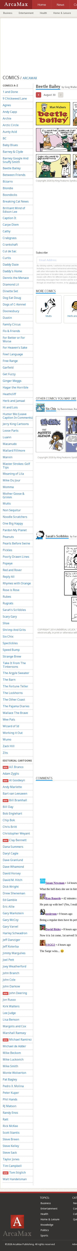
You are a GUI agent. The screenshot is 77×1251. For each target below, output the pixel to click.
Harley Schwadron (15, 933)
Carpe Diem (11, 225)
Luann (7, 437)
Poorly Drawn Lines (16, 557)
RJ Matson (9, 1106)
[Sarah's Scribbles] (40, 534)
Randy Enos (10, 1113)
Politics (44, 1230)
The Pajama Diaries (16, 706)
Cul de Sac (9, 251)
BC (4, 138)
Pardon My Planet (15, 530)
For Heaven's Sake (15, 347)
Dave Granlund (13, 860)
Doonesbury (11, 311)
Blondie (8, 188)
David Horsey (12, 873)
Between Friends (14, 175)
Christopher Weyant (16, 833)
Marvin (7, 457)
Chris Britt (10, 827)
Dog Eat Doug (12, 298)
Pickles (7, 550)
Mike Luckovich (13, 1059)
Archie (7, 118)
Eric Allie (9, 907)
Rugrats (8, 603)
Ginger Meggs (12, 381)
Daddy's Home (12, 271)
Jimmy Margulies (14, 953)
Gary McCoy (10, 920)
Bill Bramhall (15, 800)
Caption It (9, 218)
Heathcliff (9, 394)
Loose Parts (10, 431)
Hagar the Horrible (15, 387)
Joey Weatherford (14, 966)
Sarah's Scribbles (14, 610)
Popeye (8, 563)
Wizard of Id (11, 726)
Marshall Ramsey (14, 1033)
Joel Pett (8, 960)
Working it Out (13, 733)
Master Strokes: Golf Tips (16, 465)
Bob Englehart (12, 813)
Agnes (7, 105)
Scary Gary (10, 616)
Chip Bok (9, 820)
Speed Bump (11, 650)
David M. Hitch (12, 880)
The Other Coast (14, 700)
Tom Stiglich (15, 1172)
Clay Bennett (15, 840)
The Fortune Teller (15, 686)
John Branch (11, 973)
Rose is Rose (11, 590)
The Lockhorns (13, 693)
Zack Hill (9, 746)
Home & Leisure (62, 13)
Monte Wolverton (14, 1073)
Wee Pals (9, 719)
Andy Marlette (12, 787)
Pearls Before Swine (16, 543)
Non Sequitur (12, 510)
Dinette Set (10, 291)
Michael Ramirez (18, 1039)
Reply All (9, 577)
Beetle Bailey (12, 168)
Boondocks (10, 195)
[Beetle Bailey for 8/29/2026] (38, 95)
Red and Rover (12, 570)
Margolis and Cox (14, 1026)
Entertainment (26, 13)
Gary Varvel (10, 926)
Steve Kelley (11, 1146)
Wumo (7, 739)
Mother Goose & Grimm (13, 495)
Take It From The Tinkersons (14, 665)
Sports (44, 1235)
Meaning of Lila (13, 474)
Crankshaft (10, 245)
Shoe (6, 623)
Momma (8, 487)
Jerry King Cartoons (16, 424)
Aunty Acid (10, 132)
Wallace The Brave (15, 713)
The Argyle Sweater (16, 673)
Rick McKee (10, 1126)
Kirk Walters (11, 1006)
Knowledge (46, 1224)
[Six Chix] (40, 407)
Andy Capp (10, 112)
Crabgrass (9, 238)
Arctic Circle (11, 125)
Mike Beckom (12, 1053)
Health (43, 13)
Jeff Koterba (11, 946)
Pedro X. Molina (13, 1086)
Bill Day (8, 807)
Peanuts (8, 537)
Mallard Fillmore (14, 450)
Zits (5, 753)
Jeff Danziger (11, 940)
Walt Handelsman (15, 1179)
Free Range (10, 361)
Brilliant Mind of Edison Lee (14, 210)
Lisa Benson (11, 1020)
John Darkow (11, 986)
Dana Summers (13, 847)
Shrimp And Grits (14, 630)
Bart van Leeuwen (15, 793)
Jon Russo (9, 1000)
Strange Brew (12, 656)
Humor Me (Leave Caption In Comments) (18, 416)
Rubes (7, 597)
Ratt (5, 1119)
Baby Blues (10, 145)
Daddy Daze (11, 264)
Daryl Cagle (10, 853)
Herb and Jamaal (14, 401)
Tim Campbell (12, 1166)
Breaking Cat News (16, 201)
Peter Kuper (11, 1093)
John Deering (15, 993)
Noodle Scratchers (15, 517)
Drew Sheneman (14, 893)
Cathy (6, 231)
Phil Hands (10, 1099)
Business (7, 13)
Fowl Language (13, 354)
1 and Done (10, 92)
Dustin (7, 318)
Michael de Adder (14, 1046)
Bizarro (8, 181)
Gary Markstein (13, 913)
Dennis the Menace (16, 278)
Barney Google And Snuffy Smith (15, 160)
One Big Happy (13, 523)
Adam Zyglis (11, 774)
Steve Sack (10, 1153)
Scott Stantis (11, 1133)
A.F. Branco (13, 767)
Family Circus (12, 324)
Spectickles (10, 643)
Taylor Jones (11, 1159)
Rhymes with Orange (17, 583)
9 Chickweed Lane (15, 98)
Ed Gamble (10, 900)
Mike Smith (10, 1066)
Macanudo (10, 444)
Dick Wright (11, 887)
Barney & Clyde (13, 152)
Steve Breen (11, 1139)
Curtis (7, 258)
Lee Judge (9, 1013)
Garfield (8, 367)
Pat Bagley (10, 1079)
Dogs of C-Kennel (14, 304)
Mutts (7, 503)
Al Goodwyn (14, 780)
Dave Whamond (13, 867)
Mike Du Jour (11, 480)
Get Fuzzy (9, 374)
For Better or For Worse (14, 339)
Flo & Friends (11, 331)
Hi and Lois (10, 407)
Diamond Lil (11, 284)
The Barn (9, 680)
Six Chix (8, 636)
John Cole (9, 980)
